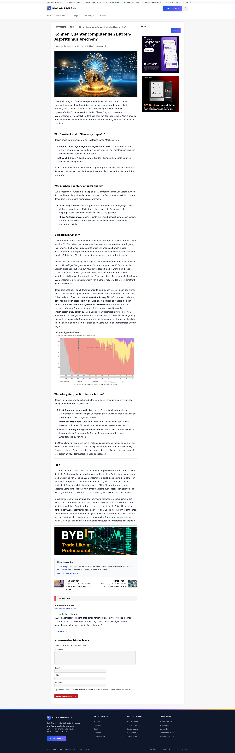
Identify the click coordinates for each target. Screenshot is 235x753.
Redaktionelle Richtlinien (68, 573)
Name (56, 668)
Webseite (58, 682)
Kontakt (185, 749)
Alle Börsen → (99, 736)
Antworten (61, 632)
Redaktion (151, 749)
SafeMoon (99, 46)
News (50, 16)
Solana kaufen (132, 729)
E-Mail (56, 675)
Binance (97, 721)
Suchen (176, 30)
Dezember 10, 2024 (63, 46)
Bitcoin (91, 46)
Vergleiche (78, 16)
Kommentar (59, 649)
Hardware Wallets (167, 733)
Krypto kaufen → (56, 738)
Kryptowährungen (63, 16)
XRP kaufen (131, 733)
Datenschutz (174, 749)
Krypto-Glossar (166, 721)
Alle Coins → (132, 736)
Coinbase (97, 725)
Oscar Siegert (77, 46)
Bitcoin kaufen (132, 721)
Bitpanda (97, 733)
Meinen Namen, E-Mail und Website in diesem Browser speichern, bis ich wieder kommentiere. (94, 690)
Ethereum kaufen (134, 725)
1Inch (86, 46)
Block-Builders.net (167, 736)
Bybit (96, 729)
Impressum (162, 749)
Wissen (103, 16)
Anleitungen (90, 16)
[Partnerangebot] (95, 553)
